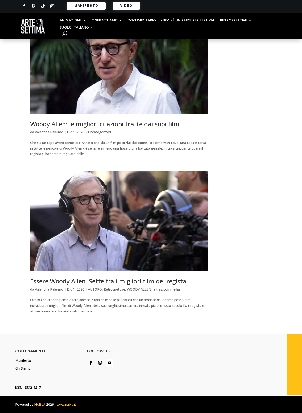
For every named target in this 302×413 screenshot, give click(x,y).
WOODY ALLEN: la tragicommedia (153, 289)
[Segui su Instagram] (52, 6)
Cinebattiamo (105, 20)
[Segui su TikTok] (43, 6)
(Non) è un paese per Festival (188, 20)
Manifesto (86, 5)
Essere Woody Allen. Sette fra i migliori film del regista (108, 281)
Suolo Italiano (74, 27)
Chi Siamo (23, 368)
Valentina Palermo (49, 132)
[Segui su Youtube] (109, 363)
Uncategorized (99, 132)
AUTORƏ (95, 289)
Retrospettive (233, 20)
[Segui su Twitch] (33, 6)
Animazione (71, 20)
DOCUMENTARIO (142, 20)
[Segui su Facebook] (24, 6)
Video (126, 5)
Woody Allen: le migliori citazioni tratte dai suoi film (105, 124)
